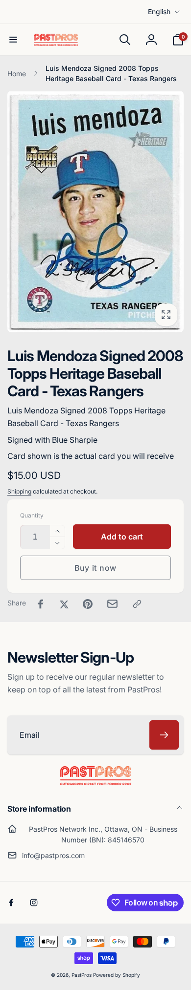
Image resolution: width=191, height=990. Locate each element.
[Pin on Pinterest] (88, 604)
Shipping (19, 491)
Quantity (32, 515)
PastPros (82, 975)
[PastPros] (95, 782)
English (159, 11)
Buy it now (95, 568)
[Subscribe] (164, 735)
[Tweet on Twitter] (64, 604)
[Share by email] (112, 604)
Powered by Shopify (116, 975)
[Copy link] (137, 604)
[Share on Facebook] (41, 604)
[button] (13, 39)
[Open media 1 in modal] (95, 211)
